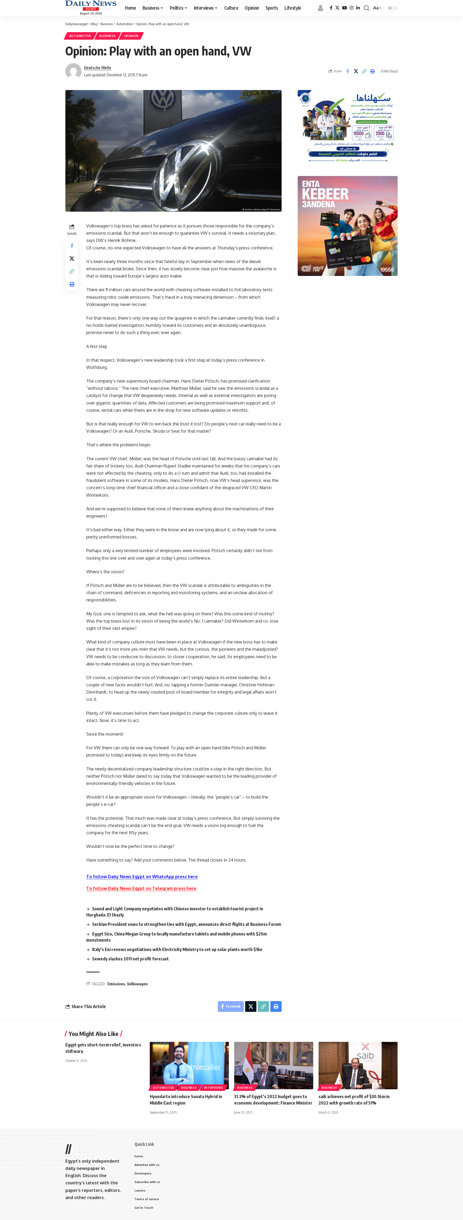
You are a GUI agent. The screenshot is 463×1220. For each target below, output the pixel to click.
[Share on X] (356, 71)
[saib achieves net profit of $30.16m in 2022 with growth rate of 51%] (358, 1065)
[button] (320, 8)
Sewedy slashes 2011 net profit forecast (130, 958)
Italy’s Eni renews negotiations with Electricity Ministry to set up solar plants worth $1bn (177, 949)
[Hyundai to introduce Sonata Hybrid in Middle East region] (189, 1065)
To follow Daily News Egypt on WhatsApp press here (142, 876)
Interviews (213, 1087)
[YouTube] (344, 8)
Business (107, 36)
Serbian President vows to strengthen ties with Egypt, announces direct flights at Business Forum (186, 924)
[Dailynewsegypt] (90, 6)
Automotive (80, 36)
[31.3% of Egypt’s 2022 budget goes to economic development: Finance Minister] (273, 1065)
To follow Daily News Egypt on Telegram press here (141, 888)
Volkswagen (137, 984)
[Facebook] (331, 8)
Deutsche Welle (97, 67)
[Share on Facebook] (347, 71)
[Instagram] (351, 8)
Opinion (131, 36)
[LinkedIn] (358, 8)
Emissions (116, 984)
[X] (337, 8)
